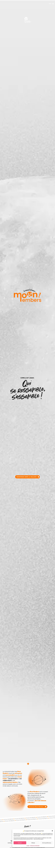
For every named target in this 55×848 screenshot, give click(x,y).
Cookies (28, 845)
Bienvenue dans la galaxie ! (27, 477)
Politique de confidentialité (34, 845)
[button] (52, 830)
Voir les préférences (46, 842)
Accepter (20, 842)
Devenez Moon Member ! (37, 806)
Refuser (33, 842)
